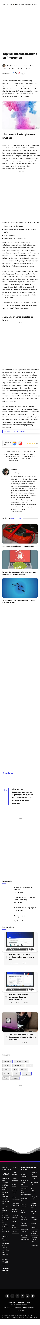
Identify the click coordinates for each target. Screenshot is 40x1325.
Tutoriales (7, 1074)
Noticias (17, 4)
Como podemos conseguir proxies (25, 908)
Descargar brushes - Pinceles (14, 431)
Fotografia (27, 1074)
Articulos (6, 1065)
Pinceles (6, 1069)
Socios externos (24, 1302)
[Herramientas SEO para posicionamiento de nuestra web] (20, 942)
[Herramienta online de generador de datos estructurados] (20, 982)
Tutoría (17, 1074)
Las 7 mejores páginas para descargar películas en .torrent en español (22, 1037)
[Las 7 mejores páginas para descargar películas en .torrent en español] (20, 1022)
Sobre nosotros (28, 1307)
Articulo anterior (13, 451)
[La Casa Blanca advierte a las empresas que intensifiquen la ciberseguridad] (20, 560)
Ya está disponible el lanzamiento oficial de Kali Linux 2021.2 (28, 456)
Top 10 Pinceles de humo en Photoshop (19, 55)
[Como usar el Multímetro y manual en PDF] (20, 534)
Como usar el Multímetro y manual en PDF (18, 546)
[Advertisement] (20, 29)
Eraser (18, 417)
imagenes (15, 1078)
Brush (29, 1065)
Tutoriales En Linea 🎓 (8, 4)
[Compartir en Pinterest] (19, 73)
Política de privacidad (19, 1305)
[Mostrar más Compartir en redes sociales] (23, 73)
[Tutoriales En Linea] (5, 1174)
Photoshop (7, 1061)
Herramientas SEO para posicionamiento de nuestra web (21, 957)
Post (15, 1069)
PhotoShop (31, 65)
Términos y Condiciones (12, 1307)
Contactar (20, 1310)
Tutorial (4, 68)
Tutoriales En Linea (21, 1061)
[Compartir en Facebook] (13, 73)
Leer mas (23, 509)
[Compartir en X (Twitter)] (16, 73)
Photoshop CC (18, 1065)
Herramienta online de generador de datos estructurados (18, 997)
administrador (13, 65)
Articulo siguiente (27, 451)
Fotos (5, 1078)
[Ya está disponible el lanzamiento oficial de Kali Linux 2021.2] (20, 588)
